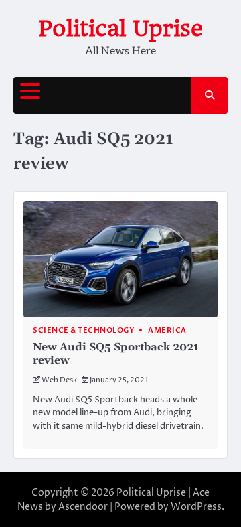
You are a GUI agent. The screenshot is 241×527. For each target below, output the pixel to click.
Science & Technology (83, 330)
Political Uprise (120, 28)
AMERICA (167, 330)
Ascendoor (83, 506)
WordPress (196, 506)
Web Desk (59, 380)
